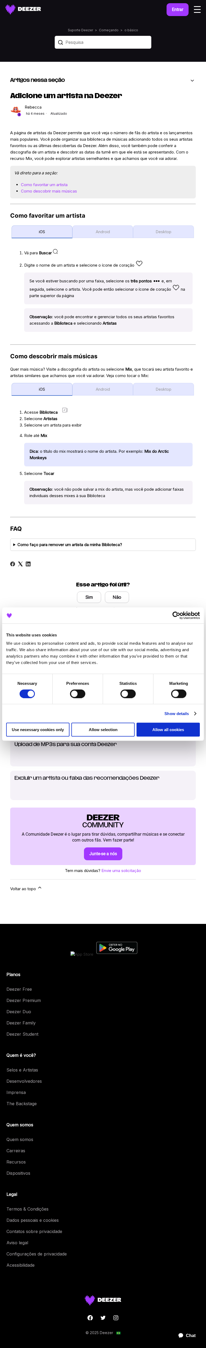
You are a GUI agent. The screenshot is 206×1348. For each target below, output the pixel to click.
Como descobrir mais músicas (49, 191)
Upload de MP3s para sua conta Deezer (65, 745)
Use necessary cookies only (38, 729)
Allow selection (103, 729)
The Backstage (21, 1103)
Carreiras (15, 1150)
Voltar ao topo (23, 888)
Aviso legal (17, 1242)
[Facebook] (12, 564)
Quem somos (19, 1139)
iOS (42, 231)
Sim (89, 597)
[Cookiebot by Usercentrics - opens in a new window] (176, 615)
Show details (176, 713)
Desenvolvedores (24, 1081)
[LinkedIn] (28, 564)
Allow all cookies (168, 729)
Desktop (163, 231)
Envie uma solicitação (121, 870)
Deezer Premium (23, 1000)
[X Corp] (20, 564)
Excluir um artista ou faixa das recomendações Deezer (86, 778)
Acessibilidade (20, 1265)
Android (103, 231)
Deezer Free (19, 989)
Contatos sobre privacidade (34, 1231)
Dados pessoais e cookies (32, 1220)
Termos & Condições (27, 1209)
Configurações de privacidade (36, 1254)
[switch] (77, 693)
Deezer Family (21, 1023)
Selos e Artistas (22, 1070)
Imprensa (16, 1092)
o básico (131, 30)
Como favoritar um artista (44, 184)
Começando (109, 30)
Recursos (16, 1162)
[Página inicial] (23, 9)
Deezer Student (22, 1034)
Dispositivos (18, 1173)
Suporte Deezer (80, 30)
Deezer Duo (18, 1011)
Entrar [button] (177, 9)
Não (117, 597)
